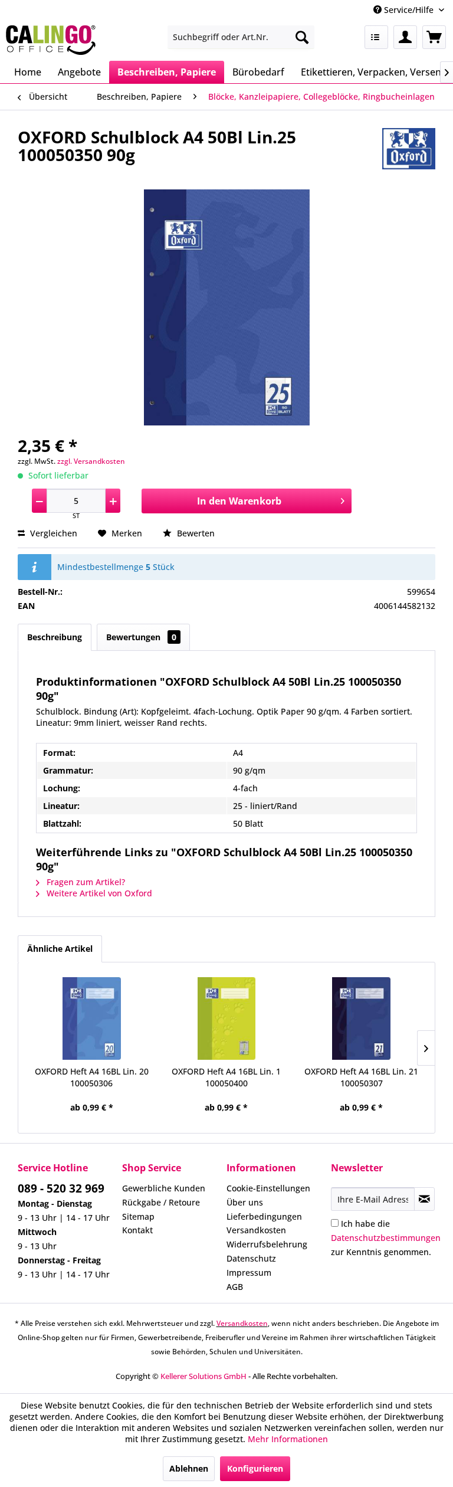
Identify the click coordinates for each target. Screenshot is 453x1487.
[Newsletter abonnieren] (424, 1199)
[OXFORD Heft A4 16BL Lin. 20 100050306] (91, 1018)
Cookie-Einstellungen (268, 1188)
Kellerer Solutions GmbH (203, 1376)
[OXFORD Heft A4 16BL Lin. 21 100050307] (361, 1018)
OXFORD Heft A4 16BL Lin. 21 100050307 (361, 1077)
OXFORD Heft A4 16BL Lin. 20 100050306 (92, 1077)
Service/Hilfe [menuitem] (409, 9)
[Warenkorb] (434, 37)
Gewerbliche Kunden (163, 1188)
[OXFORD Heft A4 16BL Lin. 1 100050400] (226, 1018)
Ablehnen (188, 1468)
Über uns (244, 1202)
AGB (234, 1286)
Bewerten (195, 533)
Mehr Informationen (288, 1439)
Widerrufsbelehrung (266, 1244)
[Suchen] (302, 37)
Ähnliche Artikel (60, 948)
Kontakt (137, 1230)
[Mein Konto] (405, 37)
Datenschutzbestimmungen (386, 1237)
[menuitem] (241, 37)
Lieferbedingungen (264, 1216)
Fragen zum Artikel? (84, 881)
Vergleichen (52, 533)
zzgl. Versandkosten (91, 461)
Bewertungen (141, 637)
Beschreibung (54, 637)
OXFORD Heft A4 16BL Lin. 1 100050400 (226, 1077)
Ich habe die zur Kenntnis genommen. (386, 1237)
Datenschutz (251, 1258)
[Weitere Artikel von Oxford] (408, 148)
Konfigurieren (255, 1468)
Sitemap (138, 1216)
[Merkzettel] (376, 37)
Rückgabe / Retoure (161, 1202)
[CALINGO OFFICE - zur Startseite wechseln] (51, 40)
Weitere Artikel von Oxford (98, 893)
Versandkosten (256, 1230)
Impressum (248, 1272)
